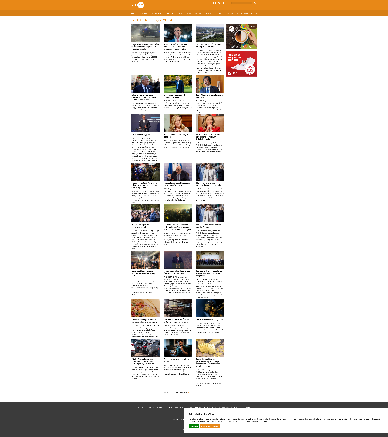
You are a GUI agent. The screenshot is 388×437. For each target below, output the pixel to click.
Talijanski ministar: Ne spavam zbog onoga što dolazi (177, 183)
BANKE (166, 13)
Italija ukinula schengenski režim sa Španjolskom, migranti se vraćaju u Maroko (145, 46)
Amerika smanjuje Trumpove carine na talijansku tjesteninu (144, 320)
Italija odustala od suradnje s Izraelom (176, 135)
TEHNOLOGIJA (242, 13)
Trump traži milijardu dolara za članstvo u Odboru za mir (177, 272)
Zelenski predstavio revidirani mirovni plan (176, 360)
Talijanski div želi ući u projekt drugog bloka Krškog (208, 45)
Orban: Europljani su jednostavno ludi (140, 225)
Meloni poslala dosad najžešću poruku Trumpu (209, 225)
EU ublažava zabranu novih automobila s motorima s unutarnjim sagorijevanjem (143, 361)
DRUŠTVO (198, 13)
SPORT (221, 13)
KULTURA (230, 13)
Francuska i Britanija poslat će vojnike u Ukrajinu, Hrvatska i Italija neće (209, 273)
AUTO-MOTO (210, 13)
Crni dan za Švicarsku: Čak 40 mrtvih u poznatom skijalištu (176, 320)
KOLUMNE (255, 13)
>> (190, 392)
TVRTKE (188, 13)
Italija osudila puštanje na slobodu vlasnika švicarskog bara (143, 273)
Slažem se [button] (194, 426)
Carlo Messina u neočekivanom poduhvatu (209, 96)
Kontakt (175, 419)
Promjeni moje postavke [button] (209, 426)
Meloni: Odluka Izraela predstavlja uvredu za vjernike (209, 183)
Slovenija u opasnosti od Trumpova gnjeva (174, 96)
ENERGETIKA (156, 13)
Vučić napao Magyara (140, 134)
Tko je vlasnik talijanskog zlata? (209, 319)
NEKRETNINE (177, 13)
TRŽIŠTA (132, 13)
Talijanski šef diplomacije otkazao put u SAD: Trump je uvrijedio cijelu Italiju (143, 97)
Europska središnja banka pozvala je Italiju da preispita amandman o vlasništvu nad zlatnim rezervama (208, 362)
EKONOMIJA (143, 13)
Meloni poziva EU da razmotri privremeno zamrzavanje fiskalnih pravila (208, 136)
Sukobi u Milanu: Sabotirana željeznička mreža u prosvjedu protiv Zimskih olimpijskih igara (177, 227)
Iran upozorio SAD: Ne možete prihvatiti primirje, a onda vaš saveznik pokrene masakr (144, 185)
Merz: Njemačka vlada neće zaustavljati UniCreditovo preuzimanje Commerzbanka (176, 46)
